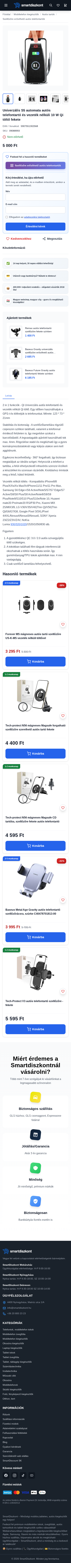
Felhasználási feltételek (15, 1433)
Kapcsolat (8, 1437)
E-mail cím (11, 204)
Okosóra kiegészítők (13, 1343)
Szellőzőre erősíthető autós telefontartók (24, 19)
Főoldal (6, 14)
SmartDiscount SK (12, 1460)
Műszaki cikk (9, 1375)
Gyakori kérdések (12, 1446)
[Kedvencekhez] (63, 624)
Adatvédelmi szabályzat (15, 1428)
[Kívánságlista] (58, 5)
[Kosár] (65, 5)
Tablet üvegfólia (11, 1357)
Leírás (8, 395)
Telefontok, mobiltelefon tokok (18, 1329)
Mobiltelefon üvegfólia (14, 1334)
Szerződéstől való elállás (15, 1456)
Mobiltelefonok (10, 1385)
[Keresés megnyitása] (51, 5)
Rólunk (6, 1414)
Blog (5, 1442)
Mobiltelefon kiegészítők (26, 14)
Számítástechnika (12, 1366)
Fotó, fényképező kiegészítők (18, 1394)
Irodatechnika (10, 1371)
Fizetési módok (10, 1423)
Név (8, 191)
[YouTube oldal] (31, 1475)
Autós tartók (48, 14)
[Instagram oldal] (14, 1475)
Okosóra (7, 1380)
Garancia (7, 1451)
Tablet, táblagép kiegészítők (17, 1361)
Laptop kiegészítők (12, 1348)
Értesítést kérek (35, 226)
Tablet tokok (9, 1352)
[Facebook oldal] (6, 1475)
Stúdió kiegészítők (12, 1389)
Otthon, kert (9, 1398)
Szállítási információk (14, 1419)
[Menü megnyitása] (6, 5)
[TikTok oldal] (23, 1475)
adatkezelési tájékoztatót (37, 217)
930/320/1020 (19, 524)
